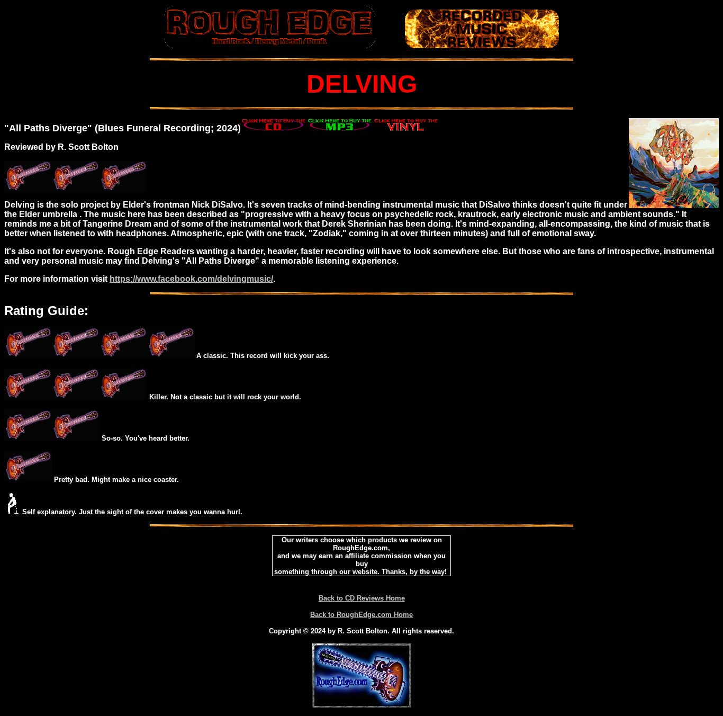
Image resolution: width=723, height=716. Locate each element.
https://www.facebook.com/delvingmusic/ (191, 278)
